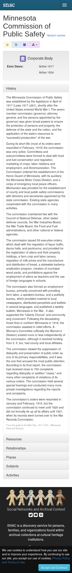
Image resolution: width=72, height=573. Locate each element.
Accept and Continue (54, 568)
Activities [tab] (12, 475)
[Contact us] (35, 514)
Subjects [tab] (12, 466)
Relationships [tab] (16, 448)
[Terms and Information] (41, 514)
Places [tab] (11, 457)
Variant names (56, 35)
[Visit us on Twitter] (31, 514)
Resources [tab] (14, 439)
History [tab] (11, 88)
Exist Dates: (15, 66)
